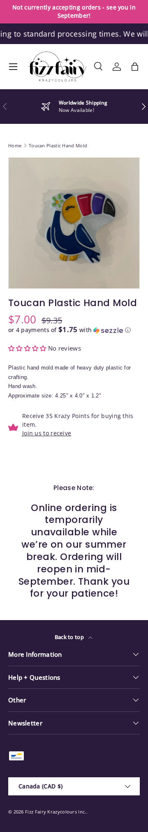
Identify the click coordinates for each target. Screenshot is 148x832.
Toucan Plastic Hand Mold (58, 145)
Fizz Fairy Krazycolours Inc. (55, 812)
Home (14, 145)
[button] (135, 67)
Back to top (70, 637)
